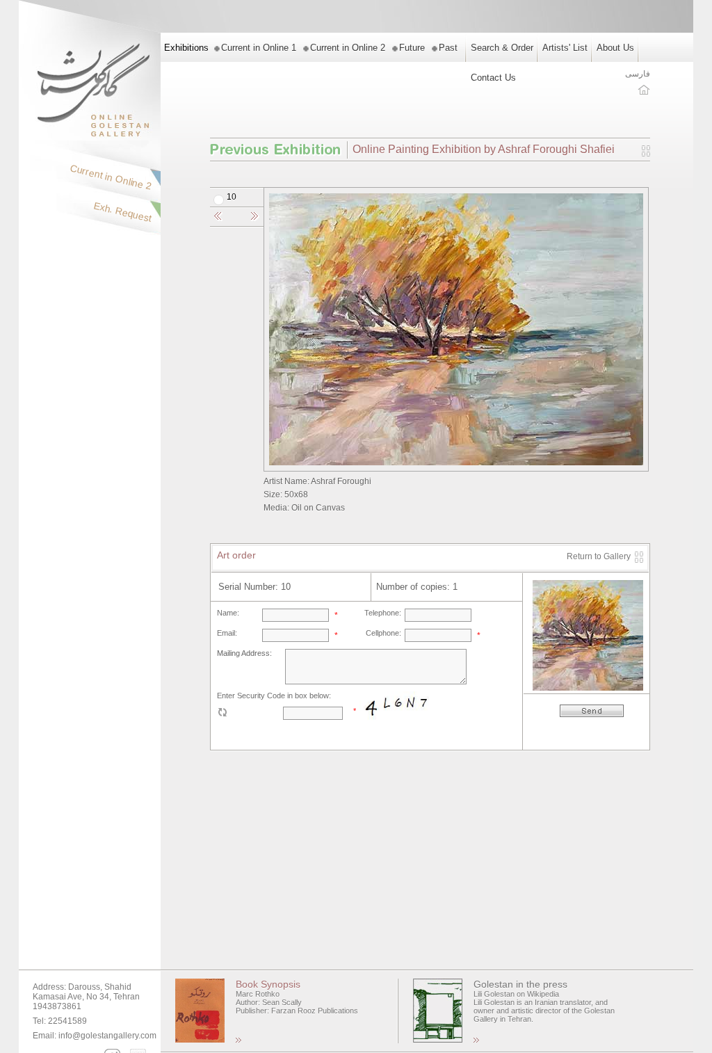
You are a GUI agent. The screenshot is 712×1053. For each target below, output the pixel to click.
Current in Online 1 (258, 47)
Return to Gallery (599, 556)
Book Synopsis (268, 984)
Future (412, 47)
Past (448, 47)
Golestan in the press (520, 984)
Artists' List (565, 47)
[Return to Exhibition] (646, 154)
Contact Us (493, 77)
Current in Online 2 (347, 47)
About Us (615, 47)
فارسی (637, 74)
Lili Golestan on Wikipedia (516, 994)
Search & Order (502, 47)
